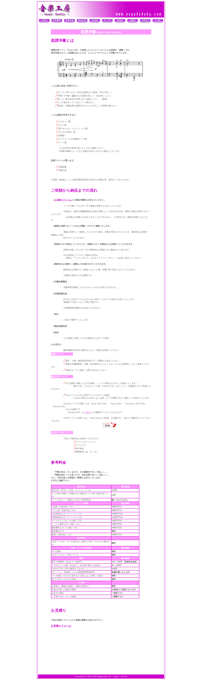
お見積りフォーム (63, 200)
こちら (88, 412)
